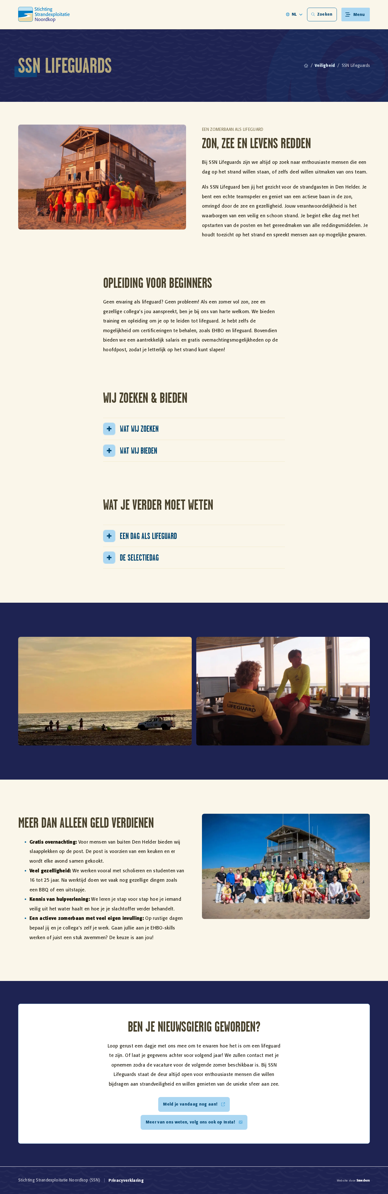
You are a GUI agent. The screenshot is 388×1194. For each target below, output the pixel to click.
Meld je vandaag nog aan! (190, 1104)
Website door (353, 1180)
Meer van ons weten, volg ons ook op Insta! (190, 1122)
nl (294, 14)
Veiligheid (325, 65)
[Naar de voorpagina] (44, 14)
